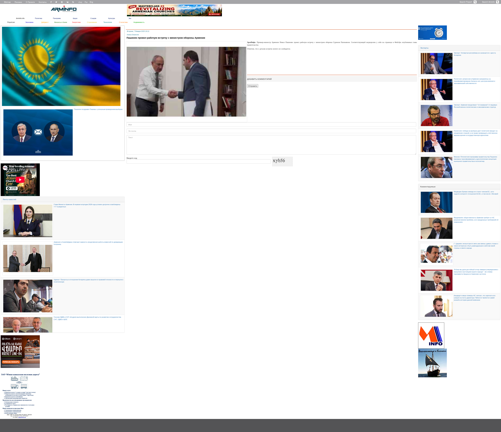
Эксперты (424, 47)
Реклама (18, 2)
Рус (86, 2)
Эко (130, 18)
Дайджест (45, 22)
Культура (111, 18)
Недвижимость (138, 22)
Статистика (123, 22)
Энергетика (76, 22)
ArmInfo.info (20, 18)
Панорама (57, 18)
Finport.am (11, 22)
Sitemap (7, 2)
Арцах (75, 18)
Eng (91, 2)
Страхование (92, 22)
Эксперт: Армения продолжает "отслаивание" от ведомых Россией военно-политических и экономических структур (475, 106)
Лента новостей (9, 199)
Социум (93, 18)
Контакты (43, 2)
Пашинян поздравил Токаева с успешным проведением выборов (98, 109)
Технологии (107, 22)
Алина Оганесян (133, 35)
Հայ (80, 2)
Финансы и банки (60, 22)
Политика (38, 18)
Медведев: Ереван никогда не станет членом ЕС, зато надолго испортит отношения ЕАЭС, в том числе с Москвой (476, 192)
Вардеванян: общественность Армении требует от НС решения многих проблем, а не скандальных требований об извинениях (476, 219)
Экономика (29, 22)
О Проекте (30, 2)
